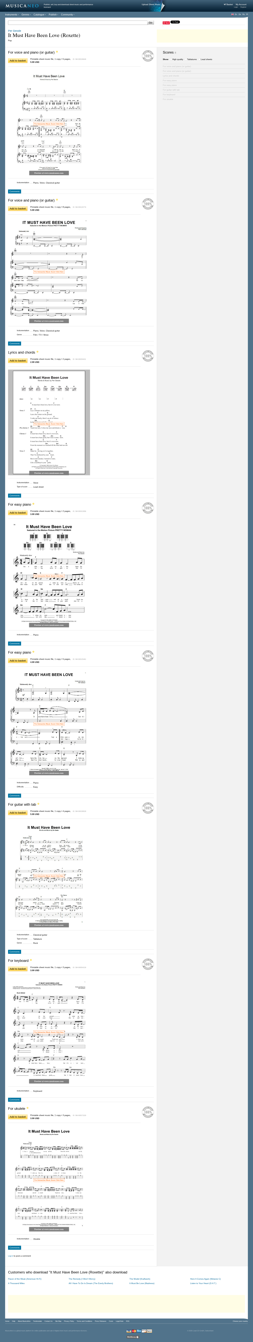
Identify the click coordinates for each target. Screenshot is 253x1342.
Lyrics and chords (171, 76)
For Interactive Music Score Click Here (49, 124)
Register (243, 7)
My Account (241, 4)
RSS (127, 1321)
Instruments (11, 14)
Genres (25, 14)
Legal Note (119, 1321)
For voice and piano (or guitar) (177, 66)
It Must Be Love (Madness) (141, 1283)
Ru (243, 14)
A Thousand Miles (16, 1283)
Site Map (58, 1321)
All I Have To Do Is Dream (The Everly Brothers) (91, 1283)
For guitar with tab (171, 90)
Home (7, 1321)
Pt (247, 14)
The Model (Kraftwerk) (139, 1279)
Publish (53, 14)
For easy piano (170, 80)
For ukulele (168, 99)
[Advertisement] (202, 35)
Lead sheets (206, 59)
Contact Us (49, 1321)
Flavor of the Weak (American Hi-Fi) (24, 1279)
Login (236, 7)
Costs (111, 1321)
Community (67, 14)
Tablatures (192, 59)
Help (13, 1321)
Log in (10, 1256)
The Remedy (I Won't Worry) (82, 1279)
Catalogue (39, 14)
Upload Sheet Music (151, 4)
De (240, 14)
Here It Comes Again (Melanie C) (205, 1279)
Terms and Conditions (84, 1321)
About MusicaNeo (24, 1321)
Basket (229, 4)
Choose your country (240, 1321)
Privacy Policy (69, 1321)
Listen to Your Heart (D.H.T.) (203, 1283)
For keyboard (169, 94)
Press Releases (100, 1321)
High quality (177, 59)
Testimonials (37, 1321)
